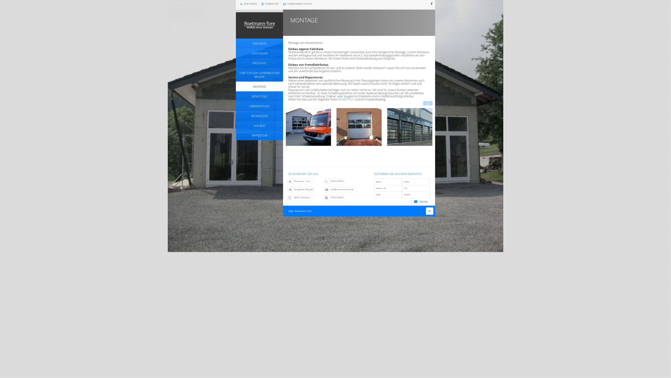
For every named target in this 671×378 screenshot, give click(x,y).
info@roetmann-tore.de (342, 189)
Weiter (423, 201)
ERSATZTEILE (346, 99)
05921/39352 (337, 181)
